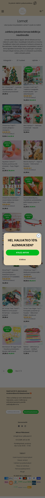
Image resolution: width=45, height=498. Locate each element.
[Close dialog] (38, 235)
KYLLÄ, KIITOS (22, 252)
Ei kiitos (22, 259)
